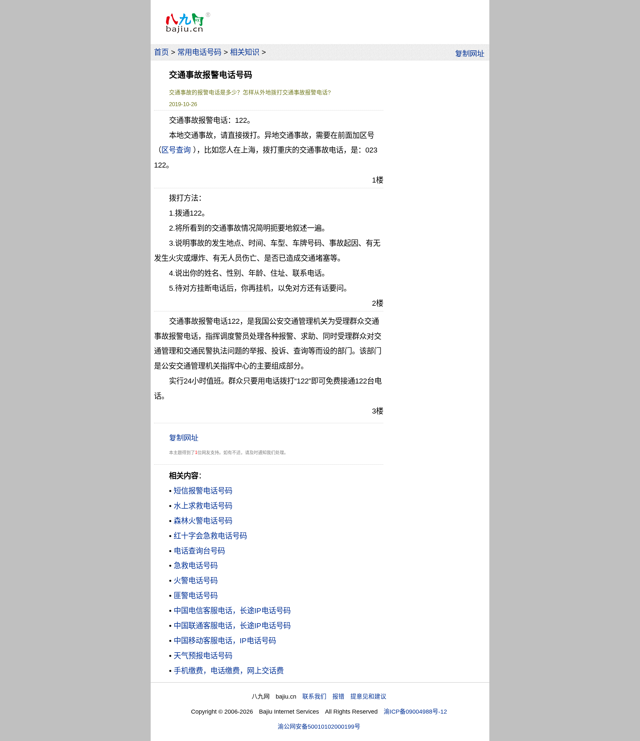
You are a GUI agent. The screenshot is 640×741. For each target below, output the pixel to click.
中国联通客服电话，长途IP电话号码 (232, 626)
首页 (161, 52)
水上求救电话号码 (203, 506)
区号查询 (176, 150)
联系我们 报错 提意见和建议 (344, 696)
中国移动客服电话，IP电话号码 (225, 641)
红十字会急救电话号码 (210, 536)
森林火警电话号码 (203, 521)
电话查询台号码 (199, 551)
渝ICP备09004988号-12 (415, 711)
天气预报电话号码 (203, 656)
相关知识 (244, 52)
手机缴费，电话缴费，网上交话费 (229, 671)
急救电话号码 (196, 565)
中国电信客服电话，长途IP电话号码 (232, 610)
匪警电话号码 (196, 595)
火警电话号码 (196, 580)
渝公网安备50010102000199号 (319, 726)
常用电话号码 (199, 52)
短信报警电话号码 (203, 491)
